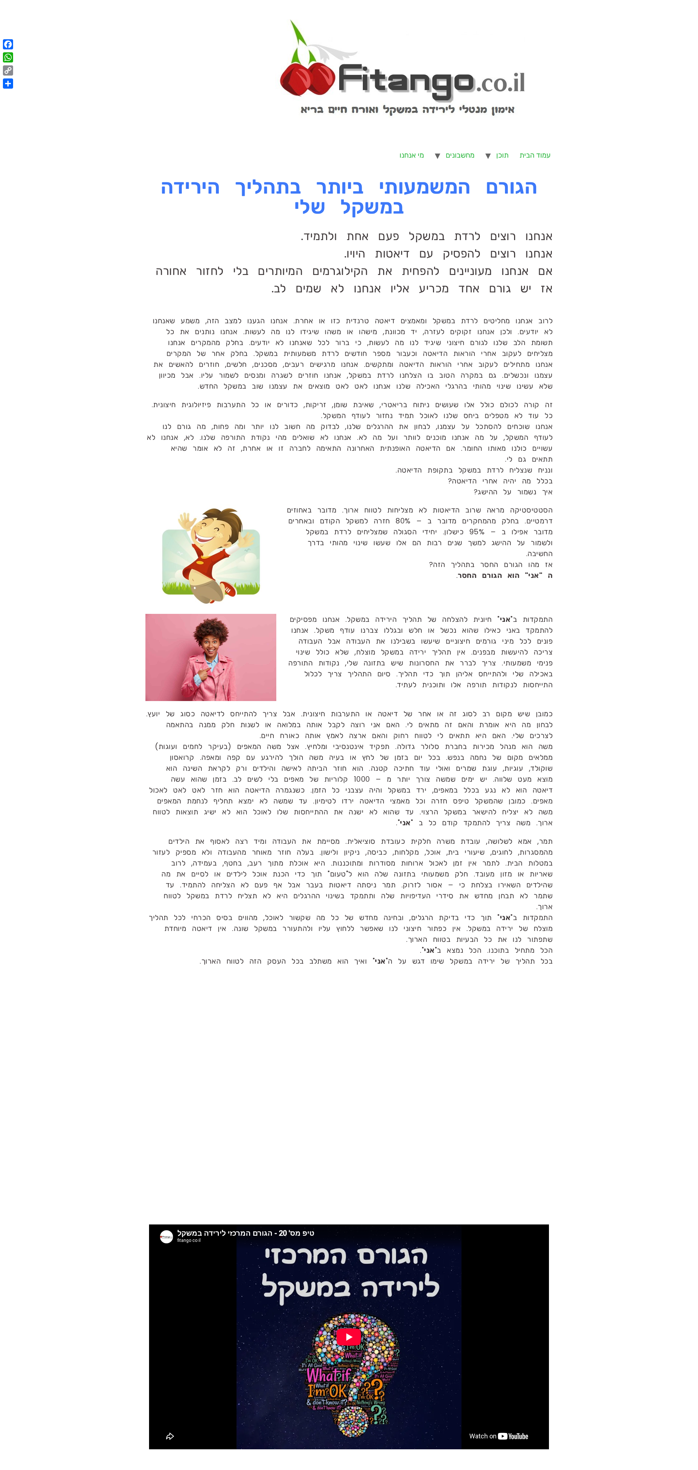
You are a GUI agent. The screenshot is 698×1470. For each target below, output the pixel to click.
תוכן (502, 155)
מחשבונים (460, 155)
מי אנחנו (412, 155)
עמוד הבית (535, 155)
